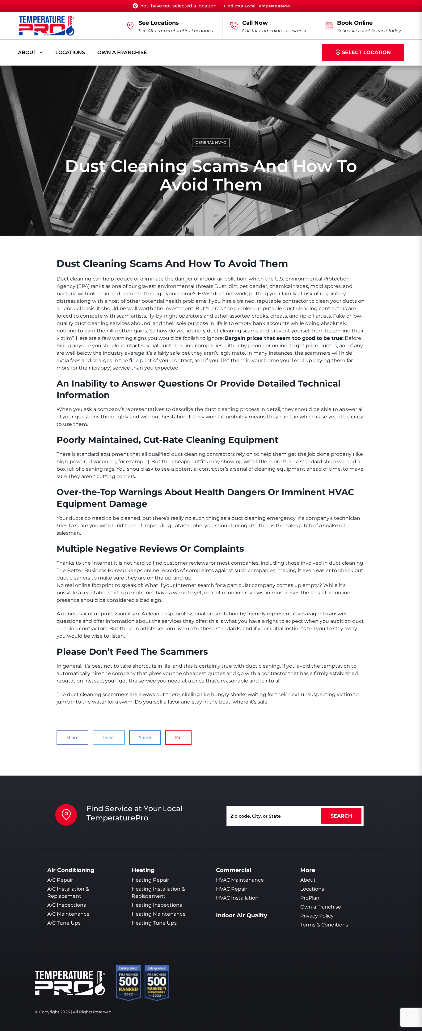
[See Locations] (130, 26)
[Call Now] (234, 26)
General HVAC (211, 142)
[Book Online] (329, 26)
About (27, 52)
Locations (70, 52)
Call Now (255, 22)
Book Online (355, 22)
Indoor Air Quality (241, 915)
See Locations (159, 22)
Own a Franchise (122, 52)
